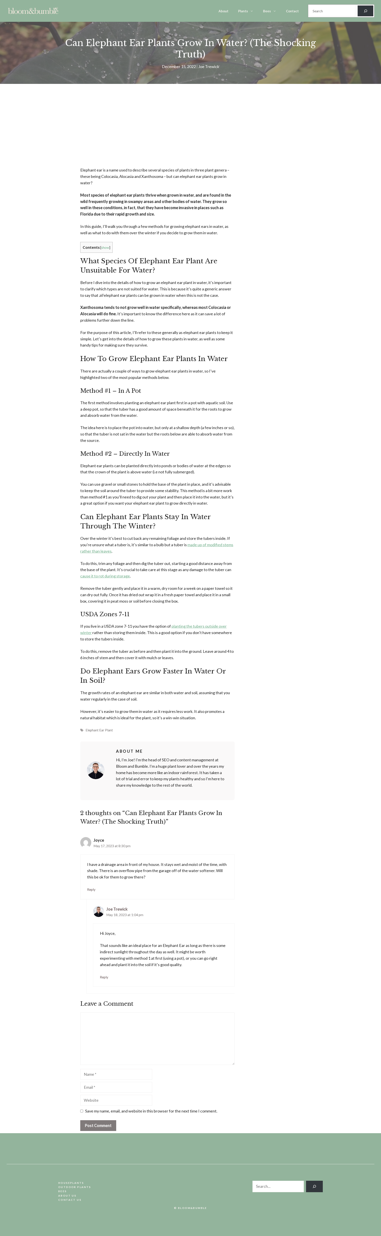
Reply (91, 889)
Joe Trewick (208, 66)
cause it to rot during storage (105, 576)
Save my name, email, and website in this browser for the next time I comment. (151, 1111)
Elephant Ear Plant (99, 730)
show (105, 247)
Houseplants (71, 1182)
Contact (292, 11)
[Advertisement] (157, 130)
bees (62, 1191)
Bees (267, 11)
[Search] (365, 11)
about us (67, 1195)
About (223, 11)
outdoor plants (74, 1187)
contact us (69, 1199)
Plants (243, 11)
